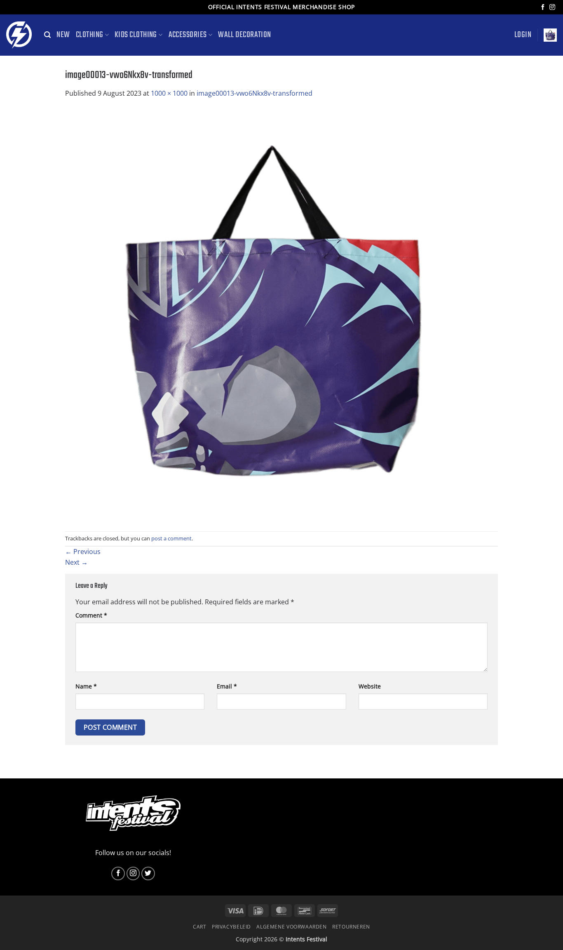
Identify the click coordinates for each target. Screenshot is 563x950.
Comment (91, 615)
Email (227, 686)
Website (370, 686)
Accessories (188, 35)
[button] (47, 35)
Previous (83, 551)
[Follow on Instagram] (552, 7)
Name (86, 686)
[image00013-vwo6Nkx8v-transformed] (271, 314)
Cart (199, 926)
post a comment (171, 538)
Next (76, 562)
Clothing (89, 35)
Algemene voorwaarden (291, 926)
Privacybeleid (231, 926)
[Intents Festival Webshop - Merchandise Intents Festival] (19, 35)
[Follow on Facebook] (543, 7)
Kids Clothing (136, 35)
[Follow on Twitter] (148, 873)
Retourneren (351, 926)
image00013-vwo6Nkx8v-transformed (254, 93)
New (63, 35)
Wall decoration (244, 35)
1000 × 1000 (169, 93)
